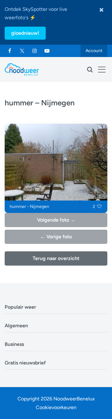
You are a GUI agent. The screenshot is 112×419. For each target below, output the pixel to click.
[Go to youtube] (47, 51)
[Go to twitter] (22, 51)
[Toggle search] (90, 69)
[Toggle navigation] (101, 69)
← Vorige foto (56, 237)
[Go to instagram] (34, 51)
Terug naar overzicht (56, 258)
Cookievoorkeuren (56, 407)
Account (94, 50)
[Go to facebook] (9, 51)
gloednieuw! (25, 33)
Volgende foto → (56, 220)
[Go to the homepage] (22, 69)
